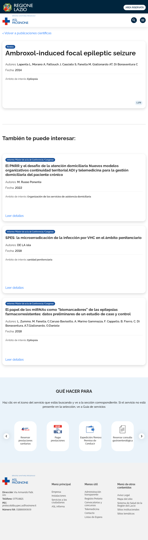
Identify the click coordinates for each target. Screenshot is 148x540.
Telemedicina (92, 509)
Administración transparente (93, 493)
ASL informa (58, 506)
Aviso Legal (123, 495)
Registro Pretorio (93, 498)
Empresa (56, 492)
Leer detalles (14, 216)
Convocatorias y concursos (93, 504)
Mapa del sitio (124, 499)
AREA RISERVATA (134, 7)
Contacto (89, 513)
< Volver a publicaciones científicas (26, 33)
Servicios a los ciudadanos (59, 501)
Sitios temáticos (126, 513)
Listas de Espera (93, 517)
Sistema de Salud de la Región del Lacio (129, 504)
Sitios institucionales (128, 509)
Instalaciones (59, 495)
